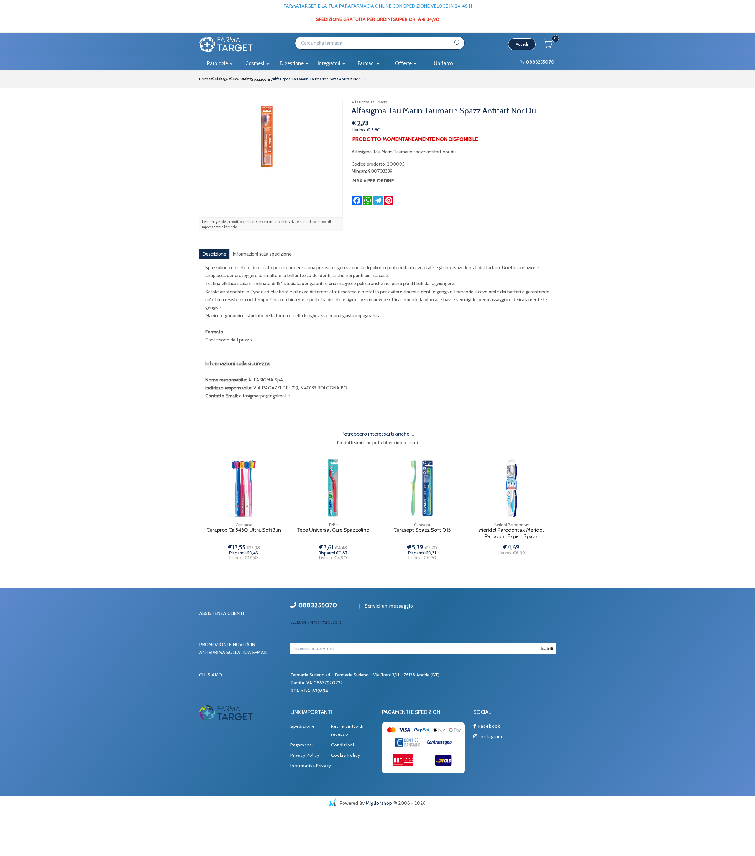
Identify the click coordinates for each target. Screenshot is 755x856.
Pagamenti (301, 745)
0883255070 (539, 62)
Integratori (330, 63)
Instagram (490, 736)
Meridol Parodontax (511, 524)
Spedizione (302, 726)
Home (205, 79)
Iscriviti (547, 648)
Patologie (218, 63)
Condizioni (342, 745)
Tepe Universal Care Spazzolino (333, 530)
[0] (548, 46)
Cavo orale (240, 78)
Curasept (422, 524)
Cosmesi (255, 63)
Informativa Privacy (310, 765)
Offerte (404, 63)
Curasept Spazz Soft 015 (422, 530)
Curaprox (244, 524)
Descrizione (214, 254)
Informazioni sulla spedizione (262, 254)
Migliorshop (379, 803)
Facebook (488, 726)
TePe (333, 524)
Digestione (292, 63)
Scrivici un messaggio (389, 606)
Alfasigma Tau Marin (369, 102)
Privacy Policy (304, 755)
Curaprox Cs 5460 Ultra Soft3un (243, 530)
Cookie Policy (345, 755)
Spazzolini (260, 79)
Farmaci (367, 63)
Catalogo (220, 78)
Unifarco (443, 63)
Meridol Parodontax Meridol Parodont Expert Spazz (511, 533)
